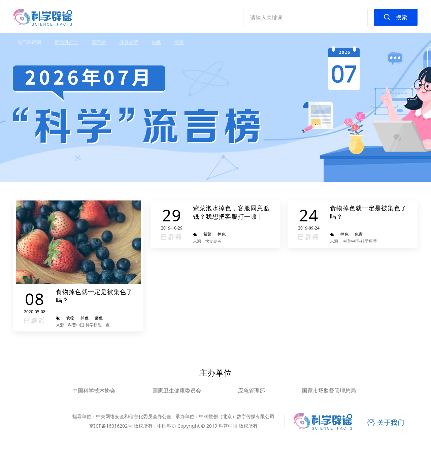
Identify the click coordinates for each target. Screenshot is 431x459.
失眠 (156, 42)
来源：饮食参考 (207, 241)
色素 (359, 234)
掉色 (84, 318)
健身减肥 (128, 42)
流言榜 (99, 42)
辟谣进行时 (66, 42)
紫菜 (207, 234)
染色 (99, 318)
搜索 (401, 17)
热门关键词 (29, 42)
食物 (70, 318)
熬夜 (179, 42)
